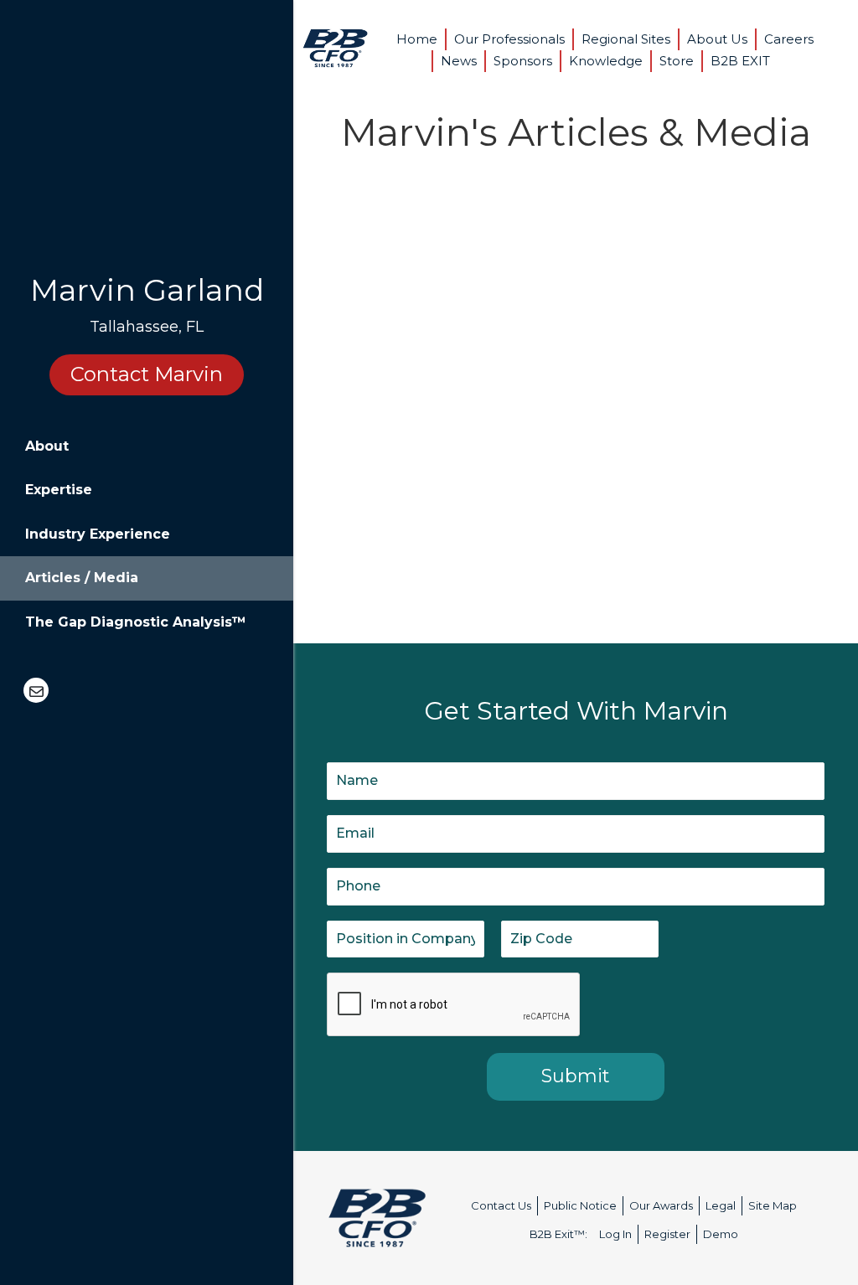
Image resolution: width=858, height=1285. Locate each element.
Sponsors (523, 61)
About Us (717, 39)
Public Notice (580, 1205)
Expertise (58, 490)
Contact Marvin (146, 374)
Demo (720, 1234)
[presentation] (454, 1005)
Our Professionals (509, 39)
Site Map (772, 1205)
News (459, 61)
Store (676, 61)
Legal (721, 1205)
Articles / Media (81, 578)
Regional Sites (625, 39)
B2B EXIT (740, 61)
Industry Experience (97, 534)
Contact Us (501, 1205)
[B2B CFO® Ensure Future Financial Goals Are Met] (335, 218)
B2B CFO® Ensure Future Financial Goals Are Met (435, 296)
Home (416, 39)
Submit (575, 1076)
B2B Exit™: (558, 1234)
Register (667, 1234)
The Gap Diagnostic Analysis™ (135, 622)
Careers (789, 39)
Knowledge (606, 61)
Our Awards (661, 1205)
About (47, 446)
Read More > (390, 548)
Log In (615, 1234)
